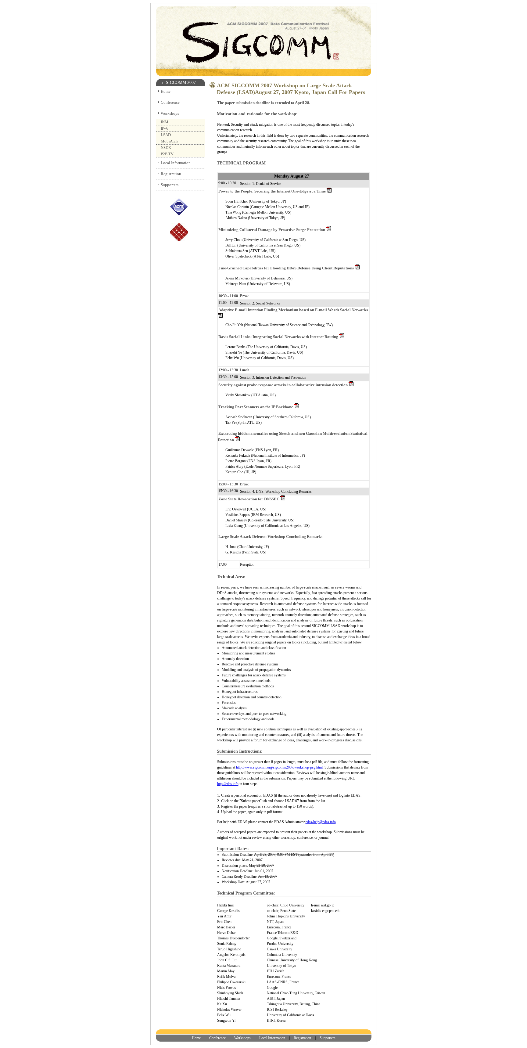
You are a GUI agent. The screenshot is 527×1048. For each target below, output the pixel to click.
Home (165, 91)
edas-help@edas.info (321, 822)
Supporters (169, 184)
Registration (171, 173)
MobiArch (169, 141)
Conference (170, 102)
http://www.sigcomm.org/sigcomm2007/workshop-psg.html (279, 767)
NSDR (166, 147)
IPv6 (164, 128)
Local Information (176, 162)
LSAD (166, 134)
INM (164, 122)
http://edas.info (227, 784)
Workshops (170, 113)
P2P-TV (167, 154)
